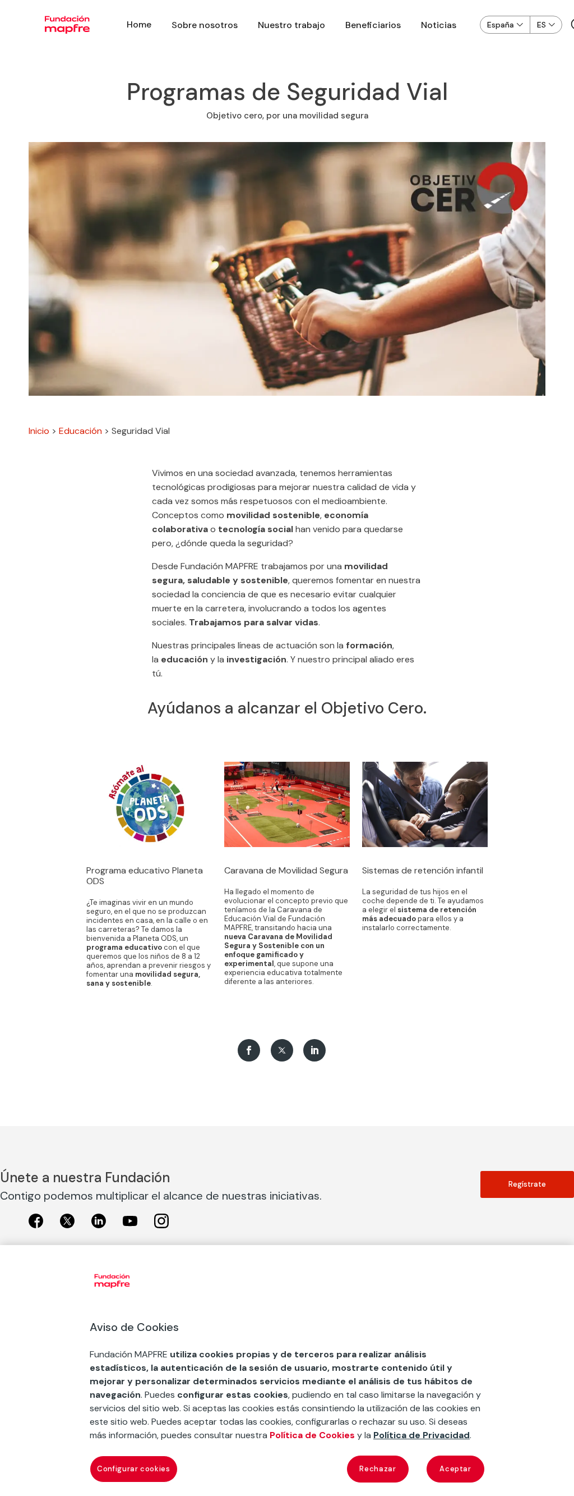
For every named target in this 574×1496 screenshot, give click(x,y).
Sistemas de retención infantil (422, 870)
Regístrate (527, 1184)
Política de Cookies (312, 1435)
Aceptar (455, 1469)
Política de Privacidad (421, 1435)
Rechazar (377, 1469)
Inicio (39, 431)
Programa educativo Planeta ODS (144, 875)
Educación (80, 431)
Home (139, 24)
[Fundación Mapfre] (67, 25)
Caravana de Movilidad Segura (286, 870)
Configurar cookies (133, 1469)
